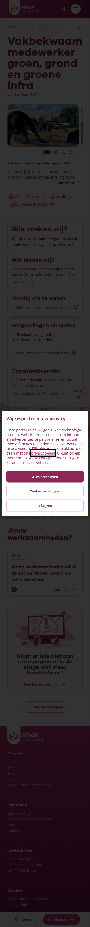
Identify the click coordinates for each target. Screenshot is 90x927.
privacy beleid (43, 452)
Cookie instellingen (45, 491)
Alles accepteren (45, 476)
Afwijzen (45, 505)
